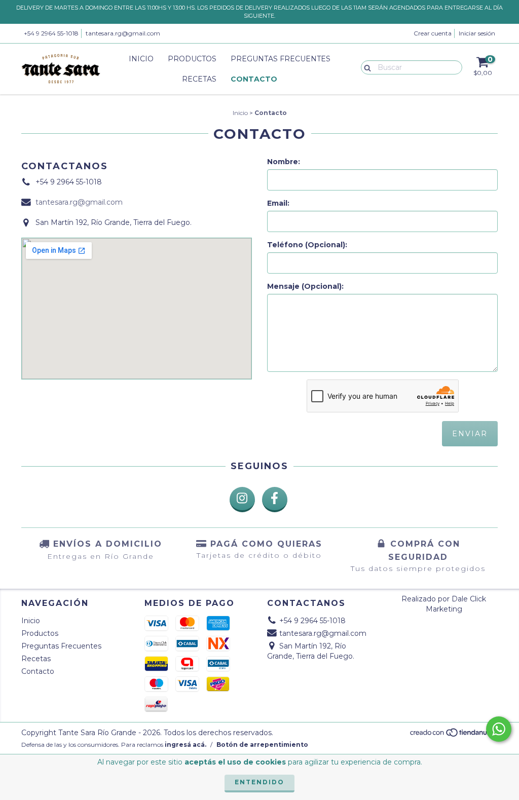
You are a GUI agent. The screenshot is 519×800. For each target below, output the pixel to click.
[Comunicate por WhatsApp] (498, 729)
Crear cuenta (433, 33)
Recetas (199, 79)
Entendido (259, 782)
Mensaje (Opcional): (305, 286)
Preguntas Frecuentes (280, 58)
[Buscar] (365, 67)
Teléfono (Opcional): (307, 244)
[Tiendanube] (453, 735)
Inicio (141, 58)
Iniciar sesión (477, 33)
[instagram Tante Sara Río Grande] (242, 499)
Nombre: (283, 161)
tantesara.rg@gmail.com (123, 33)
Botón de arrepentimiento (262, 744)
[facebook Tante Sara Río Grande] (274, 499)
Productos (192, 58)
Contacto (254, 79)
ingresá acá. (185, 744)
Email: (278, 203)
